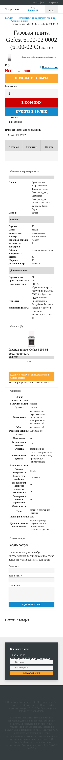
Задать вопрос (31, 604)
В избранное (15, 122)
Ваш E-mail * (15, 575)
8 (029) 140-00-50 (17, 134)
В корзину (31, 102)
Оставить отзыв (50, 67)
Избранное (53, 2)
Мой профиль (38, 2)
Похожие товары (31, 78)
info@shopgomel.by (40, 658)
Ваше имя (13, 566)
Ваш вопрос (15, 585)
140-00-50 (33, 10)
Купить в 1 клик (31, 111)
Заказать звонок (31, 673)
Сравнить (14, 117)
